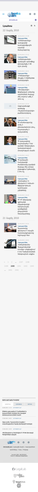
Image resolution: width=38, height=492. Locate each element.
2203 (32, 266)
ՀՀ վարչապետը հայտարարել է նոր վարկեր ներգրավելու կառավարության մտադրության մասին (26, 146)
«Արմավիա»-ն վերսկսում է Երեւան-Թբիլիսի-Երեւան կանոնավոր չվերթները (26, 185)
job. (13, 20)
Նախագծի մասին (18, 447)
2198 (27, 262)
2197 (21, 262)
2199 (6, 266)
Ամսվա (30, 404)
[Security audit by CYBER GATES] (19, 476)
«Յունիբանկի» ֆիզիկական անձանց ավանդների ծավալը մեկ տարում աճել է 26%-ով (26, 94)
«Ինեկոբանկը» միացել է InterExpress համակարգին (26, 78)
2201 (19, 266)
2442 (17, 270)
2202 (25, 266)
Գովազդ (25, 449)
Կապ (20, 449)
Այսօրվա (8, 404)
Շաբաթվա (19, 404)
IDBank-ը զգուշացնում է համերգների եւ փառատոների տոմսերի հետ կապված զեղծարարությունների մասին (14, 413)
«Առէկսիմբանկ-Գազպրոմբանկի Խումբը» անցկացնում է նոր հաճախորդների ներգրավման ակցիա (26, 249)
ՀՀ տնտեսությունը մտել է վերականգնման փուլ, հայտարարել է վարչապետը (26, 127)
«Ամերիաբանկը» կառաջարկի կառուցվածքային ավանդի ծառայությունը (25, 45)
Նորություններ (17, 407)
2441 (10, 270)
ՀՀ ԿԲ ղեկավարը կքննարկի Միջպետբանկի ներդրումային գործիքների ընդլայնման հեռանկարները (24, 207)
